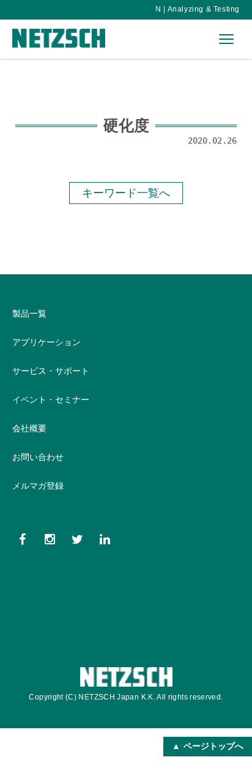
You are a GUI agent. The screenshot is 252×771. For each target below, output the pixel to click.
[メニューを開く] (226, 39)
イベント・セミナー (50, 399)
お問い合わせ (38, 457)
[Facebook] (22, 539)
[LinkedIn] (105, 539)
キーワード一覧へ (126, 192)
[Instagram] (50, 539)
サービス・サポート (50, 371)
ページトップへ (213, 746)
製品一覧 (29, 313)
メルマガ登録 (38, 486)
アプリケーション (46, 342)
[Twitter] (77, 539)
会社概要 (29, 428)
